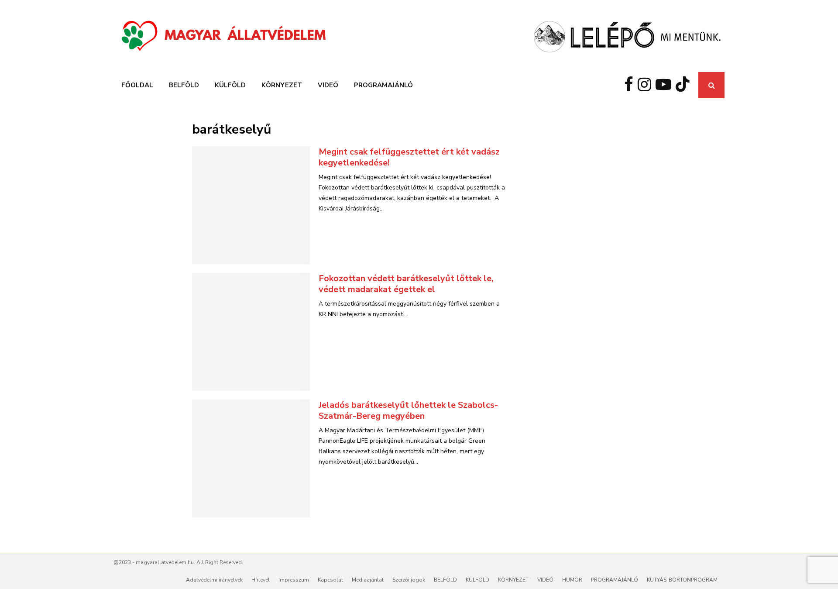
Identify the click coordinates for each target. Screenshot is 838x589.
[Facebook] (631, 85)
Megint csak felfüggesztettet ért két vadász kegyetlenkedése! (409, 157)
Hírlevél (260, 579)
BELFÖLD (184, 85)
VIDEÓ (328, 85)
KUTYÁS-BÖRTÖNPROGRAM (682, 579)
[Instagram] (647, 85)
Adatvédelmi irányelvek (214, 579)
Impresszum (293, 579)
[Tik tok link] (685, 85)
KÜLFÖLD (230, 85)
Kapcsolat (330, 579)
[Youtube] (666, 85)
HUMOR (572, 579)
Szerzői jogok (408, 579)
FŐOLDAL (137, 85)
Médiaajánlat (368, 579)
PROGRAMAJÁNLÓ (383, 85)
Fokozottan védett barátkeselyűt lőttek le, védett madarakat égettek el (406, 283)
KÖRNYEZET (281, 85)
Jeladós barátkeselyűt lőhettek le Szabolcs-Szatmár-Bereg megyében (408, 410)
